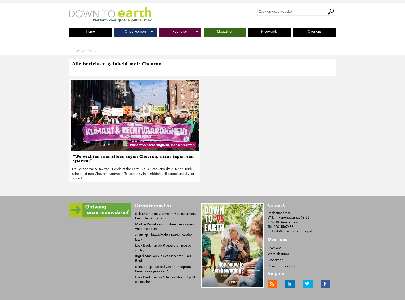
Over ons (274, 248)
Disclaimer (275, 260)
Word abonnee (279, 254)
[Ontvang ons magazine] (100, 218)
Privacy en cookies (281, 266)
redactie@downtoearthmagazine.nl (293, 231)
